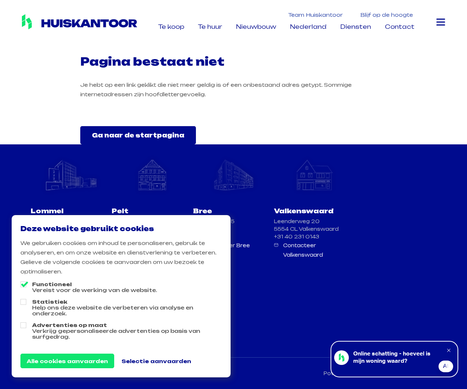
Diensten (355, 26)
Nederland (308, 26)
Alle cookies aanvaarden (67, 361)
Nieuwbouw (256, 26)
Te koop (171, 26)
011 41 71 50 (209, 237)
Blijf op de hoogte (386, 15)
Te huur (210, 26)
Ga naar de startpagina (138, 135)
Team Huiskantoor (315, 15)
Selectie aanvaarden (156, 361)
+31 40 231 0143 (296, 237)
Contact (399, 26)
